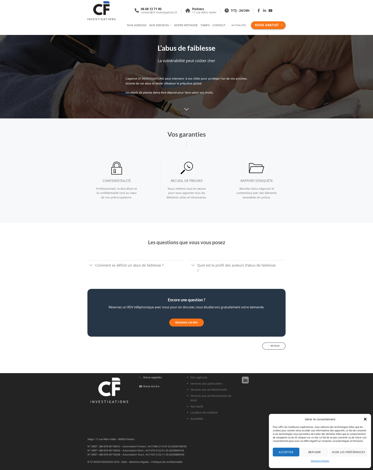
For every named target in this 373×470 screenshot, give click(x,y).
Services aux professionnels (208, 389)
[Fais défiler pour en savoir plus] (186, 109)
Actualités (196, 418)
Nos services (159, 25)
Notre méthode (186, 25)
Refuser (314, 452)
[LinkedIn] (245, 382)
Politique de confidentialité (166, 462)
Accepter (286, 452)
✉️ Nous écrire (149, 386)
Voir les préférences (348, 452)
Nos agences (136, 25)
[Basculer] (91, 265)
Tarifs (205, 25)
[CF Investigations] (106, 10)
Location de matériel (204, 412)
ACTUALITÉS (238, 25)
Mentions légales (320, 461)
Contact (219, 25)
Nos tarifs (196, 406)
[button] (365, 419)
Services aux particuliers (206, 383)
